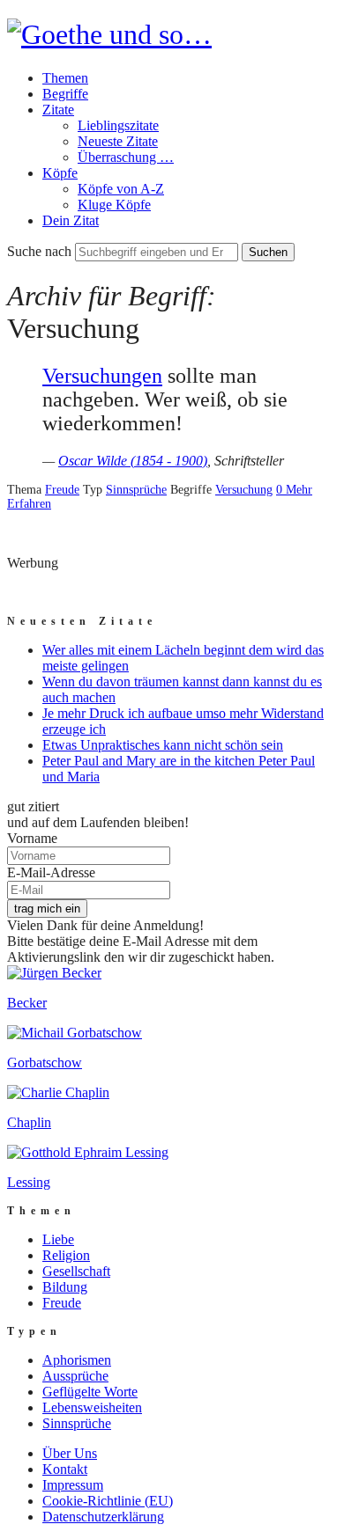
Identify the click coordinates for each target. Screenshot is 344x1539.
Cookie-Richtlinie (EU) (107, 1500)
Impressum (72, 1484)
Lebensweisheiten (92, 1407)
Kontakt (64, 1469)
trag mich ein (47, 908)
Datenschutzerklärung (103, 1516)
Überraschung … (126, 157)
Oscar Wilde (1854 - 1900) (132, 460)
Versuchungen (102, 375)
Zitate (58, 109)
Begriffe (65, 93)
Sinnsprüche (136, 489)
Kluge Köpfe (114, 204)
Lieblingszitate (118, 125)
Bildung (64, 1286)
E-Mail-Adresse (51, 872)
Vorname (32, 838)
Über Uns (69, 1453)
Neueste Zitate (118, 141)
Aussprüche (75, 1375)
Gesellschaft (76, 1271)
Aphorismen (76, 1359)
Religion (66, 1255)
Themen (65, 77)
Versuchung (244, 489)
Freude (62, 489)
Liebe (58, 1239)
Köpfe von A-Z (121, 188)
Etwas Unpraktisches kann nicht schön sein (162, 744)
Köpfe (60, 172)
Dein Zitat (70, 220)
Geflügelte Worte (90, 1391)
